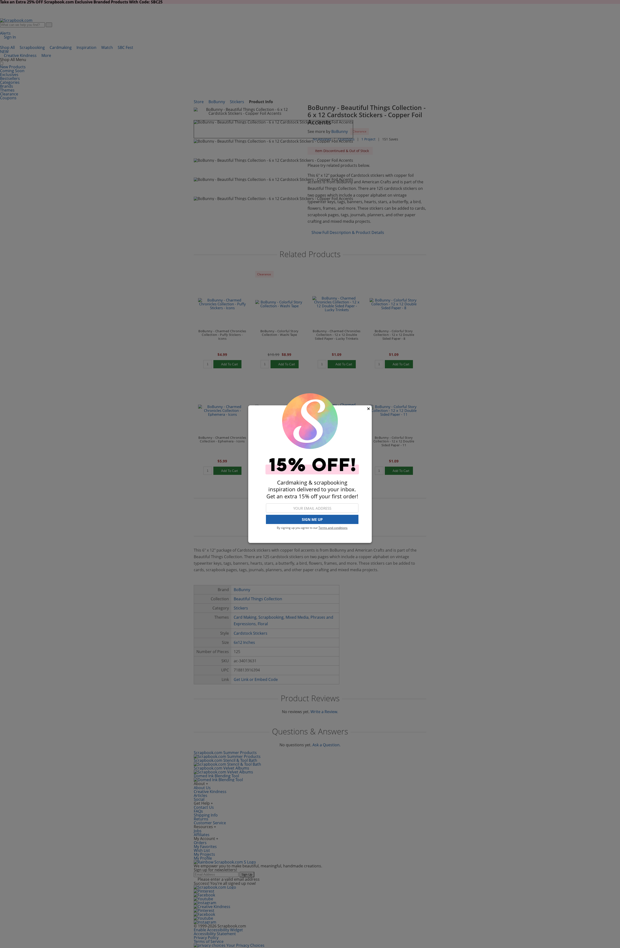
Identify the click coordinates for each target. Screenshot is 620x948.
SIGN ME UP (312, 519)
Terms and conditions (333, 528)
